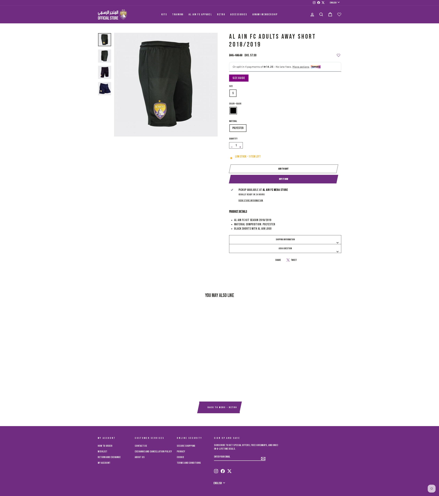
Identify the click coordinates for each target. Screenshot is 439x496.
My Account (104, 463)
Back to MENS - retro (222, 407)
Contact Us (141, 446)
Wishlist (102, 451)
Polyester (238, 128)
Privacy (181, 451)
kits (164, 14)
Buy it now (283, 179)
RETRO (221, 14)
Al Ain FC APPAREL (200, 14)
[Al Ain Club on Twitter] (229, 469)
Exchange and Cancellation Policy (153, 451)
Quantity (233, 138)
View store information (251, 200)
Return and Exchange (109, 457)
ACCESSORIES (238, 14)
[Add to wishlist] (338, 53)
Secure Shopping (186, 446)
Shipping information (285, 239)
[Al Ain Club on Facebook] (223, 469)
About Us (140, 457)
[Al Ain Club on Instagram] (216, 469)
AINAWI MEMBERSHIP (265, 14)
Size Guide (239, 78)
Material (233, 121)
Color (235, 103)
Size (231, 86)
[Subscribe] (263, 457)
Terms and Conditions (189, 463)
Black (233, 110)
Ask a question (285, 248)
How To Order (105, 446)
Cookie (180, 457)
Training (177, 14)
